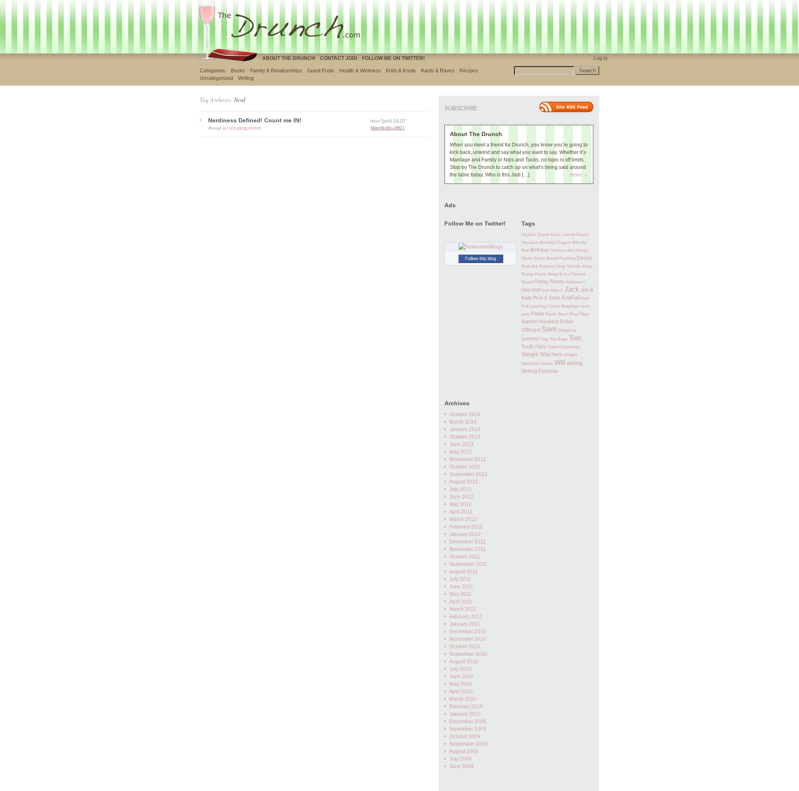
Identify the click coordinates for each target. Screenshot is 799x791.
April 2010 (461, 691)
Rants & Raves (437, 71)
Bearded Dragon (555, 242)
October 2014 (464, 414)
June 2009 (461, 766)
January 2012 (465, 534)
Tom (575, 338)
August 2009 (463, 751)
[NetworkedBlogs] (481, 247)
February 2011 (465, 617)
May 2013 (460, 452)
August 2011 (463, 572)
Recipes (468, 71)
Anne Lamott (562, 234)
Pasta (537, 313)
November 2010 (467, 639)
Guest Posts (320, 71)
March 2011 (462, 609)
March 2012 (462, 519)
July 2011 (460, 579)
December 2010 (467, 632)
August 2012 (463, 482)
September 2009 (468, 744)
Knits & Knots (401, 71)
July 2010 (460, 669)
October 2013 (464, 437)
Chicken (558, 250)
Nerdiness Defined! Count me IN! (254, 120)
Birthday (539, 250)
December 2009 (467, 721)
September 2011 (468, 564)
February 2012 (466, 527)
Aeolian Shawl (535, 234)
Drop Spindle (568, 266)
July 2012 (460, 489)
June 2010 (461, 676)
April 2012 (461, 512)
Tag (544, 339)
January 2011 (464, 624)
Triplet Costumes (564, 347)
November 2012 (467, 459)
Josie (554, 297)
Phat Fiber (579, 314)
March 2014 (462, 422)
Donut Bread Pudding (554, 258)
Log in (600, 58)
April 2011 (460, 602)
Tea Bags (558, 339)
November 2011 (467, 549)
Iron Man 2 (552, 290)
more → (579, 175)
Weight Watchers (542, 354)
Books (238, 71)
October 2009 (464, 736)
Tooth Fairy (533, 346)
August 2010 (463, 662)
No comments (386, 128)
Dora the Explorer (538, 266)
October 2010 (464, 647)
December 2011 (467, 542)
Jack (571, 289)
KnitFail (571, 298)
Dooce (584, 257)
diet (570, 250)
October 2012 (464, 467)
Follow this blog (480, 258)
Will (560, 362)
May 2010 (460, 684)
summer (530, 338)
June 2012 (461, 497)
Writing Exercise (539, 371)
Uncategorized (216, 78)
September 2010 (468, 654)
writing (574, 363)
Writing (246, 78)
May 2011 (460, 594)
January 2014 (465, 429)
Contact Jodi (338, 58)
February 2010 (466, 706)
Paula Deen (556, 314)
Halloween (575, 282)
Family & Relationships (276, 71)
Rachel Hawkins (539, 321)
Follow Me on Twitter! (393, 58)
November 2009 (467, 729)
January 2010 (465, 714)
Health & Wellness (360, 71)
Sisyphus (567, 330)
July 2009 (460, 759)
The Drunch (283, 26)
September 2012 (468, 474)
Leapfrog (538, 306)
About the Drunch (288, 58)
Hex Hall (531, 290)
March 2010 (462, 699)
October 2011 (464, 557)
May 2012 (460, 504)
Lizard (554, 306)
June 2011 (461, 587)
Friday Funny (549, 281)
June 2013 (461, 444)
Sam (549, 329)
